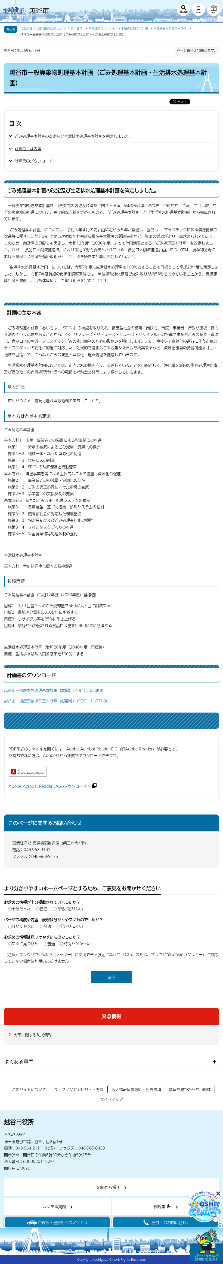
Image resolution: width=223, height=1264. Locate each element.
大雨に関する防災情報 (33, 1035)
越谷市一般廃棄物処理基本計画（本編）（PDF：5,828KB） (55, 690)
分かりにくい (71, 926)
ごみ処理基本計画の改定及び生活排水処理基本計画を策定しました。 (74, 136)
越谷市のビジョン (50, 28)
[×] (206, 1245)
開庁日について (17, 1168)
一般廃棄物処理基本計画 (170, 28)
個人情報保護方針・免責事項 (136, 1089)
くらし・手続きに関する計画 (128, 28)
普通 (43, 909)
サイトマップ (111, 1099)
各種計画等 (95, 28)
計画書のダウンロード (34, 161)
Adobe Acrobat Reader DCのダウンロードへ (50, 786)
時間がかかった (77, 943)
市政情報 (26, 28)
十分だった (21, 909)
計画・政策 (75, 28)
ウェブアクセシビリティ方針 (79, 1089)
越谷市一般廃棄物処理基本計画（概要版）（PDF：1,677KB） (57, 701)
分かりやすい (23, 926)
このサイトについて (29, 1089)
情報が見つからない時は (190, 1089)
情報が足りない (69, 909)
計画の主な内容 (28, 149)
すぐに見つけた (25, 943)
